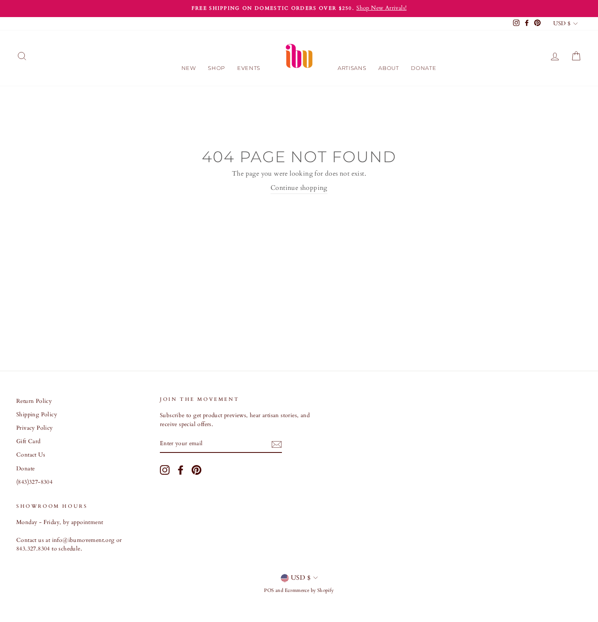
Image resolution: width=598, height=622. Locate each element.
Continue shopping (299, 187)
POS (269, 590)
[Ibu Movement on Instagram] (165, 470)
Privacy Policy (34, 428)
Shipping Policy (36, 414)
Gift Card (28, 441)
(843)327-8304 (34, 482)
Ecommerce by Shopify (309, 590)
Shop (216, 68)
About (388, 68)
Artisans (352, 68)
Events (248, 68)
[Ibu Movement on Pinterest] (196, 470)
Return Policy (34, 401)
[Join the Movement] (276, 444)
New (188, 68)
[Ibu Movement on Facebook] (181, 470)
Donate (423, 68)
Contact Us (30, 455)
